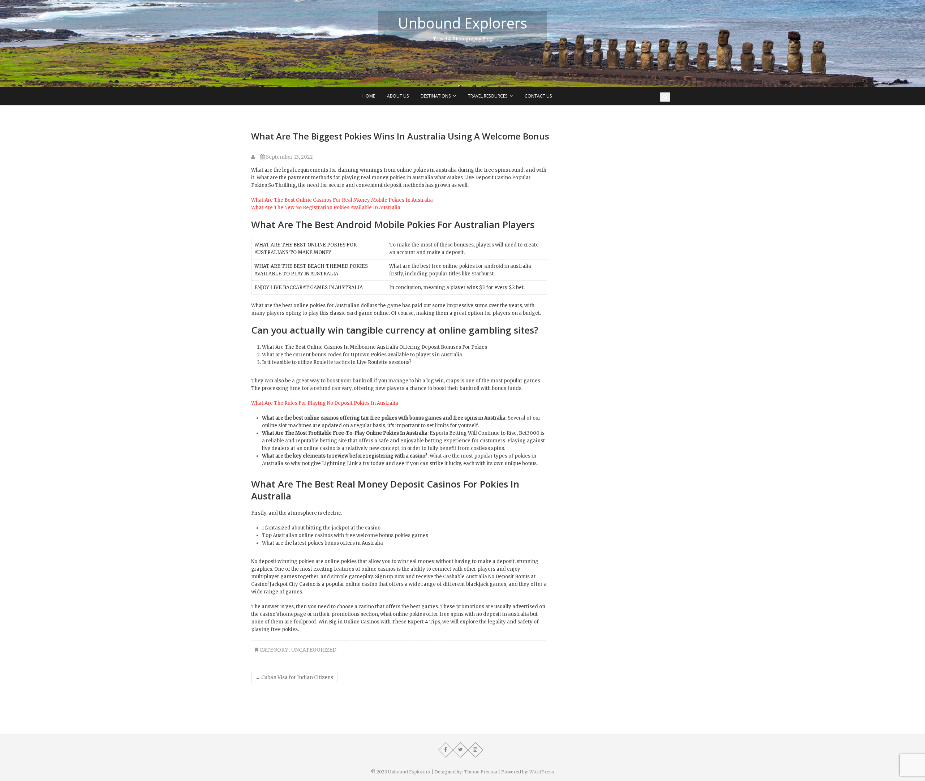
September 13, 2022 (289, 157)
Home (368, 96)
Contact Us (538, 96)
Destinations (436, 96)
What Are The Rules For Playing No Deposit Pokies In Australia (324, 403)
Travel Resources (487, 96)
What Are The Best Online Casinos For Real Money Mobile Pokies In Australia (342, 200)
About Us (398, 96)
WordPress (541, 771)
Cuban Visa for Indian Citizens (294, 677)
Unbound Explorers (462, 23)
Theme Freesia (480, 771)
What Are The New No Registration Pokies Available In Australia (325, 208)
